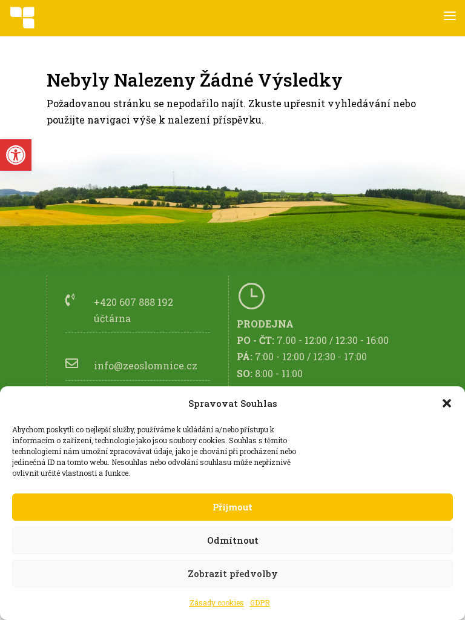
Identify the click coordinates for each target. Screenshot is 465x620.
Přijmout (232, 507)
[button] (447, 403)
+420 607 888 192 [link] (133, 301)
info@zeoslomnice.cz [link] (145, 365)
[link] (15, 155)
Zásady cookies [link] (217, 602)
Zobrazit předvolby (233, 573)
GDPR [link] (260, 602)
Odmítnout (233, 540)
